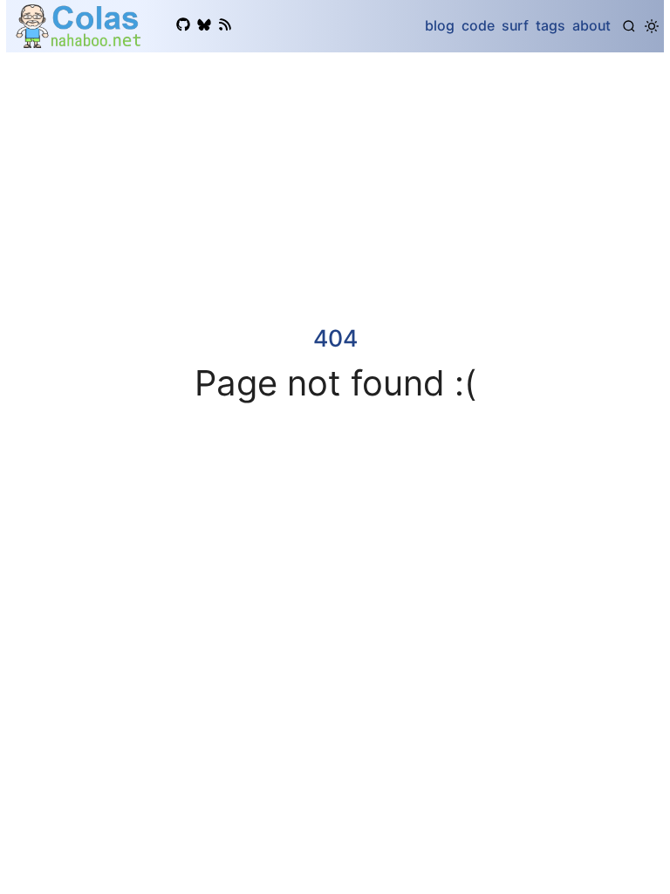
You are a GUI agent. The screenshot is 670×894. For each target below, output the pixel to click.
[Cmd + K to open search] (629, 26)
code (478, 25)
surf (515, 25)
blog (440, 25)
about (591, 25)
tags (550, 25)
